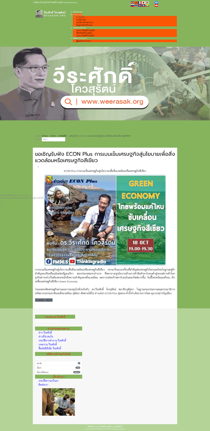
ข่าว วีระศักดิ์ (45, 332)
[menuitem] (78, 12)
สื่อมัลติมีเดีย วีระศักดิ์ (49, 348)
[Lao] (143, 5)
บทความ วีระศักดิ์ (47, 344)
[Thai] (136, 5)
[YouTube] (166, 5)
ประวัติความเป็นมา (48, 380)
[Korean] (147, 2)
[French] (140, 2)
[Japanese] (143, 2)
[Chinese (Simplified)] (136, 2)
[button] (107, 200)
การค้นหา (38, 139)
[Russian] (132, 5)
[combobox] (53, 139)
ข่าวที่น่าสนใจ (45, 336)
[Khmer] (140, 5)
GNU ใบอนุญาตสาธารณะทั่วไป (116, 429)
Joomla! (87, 429)
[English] (132, 2)
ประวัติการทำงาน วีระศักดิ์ (52, 340)
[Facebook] (166, 2)
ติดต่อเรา (43, 384)
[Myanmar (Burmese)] (147, 5)
